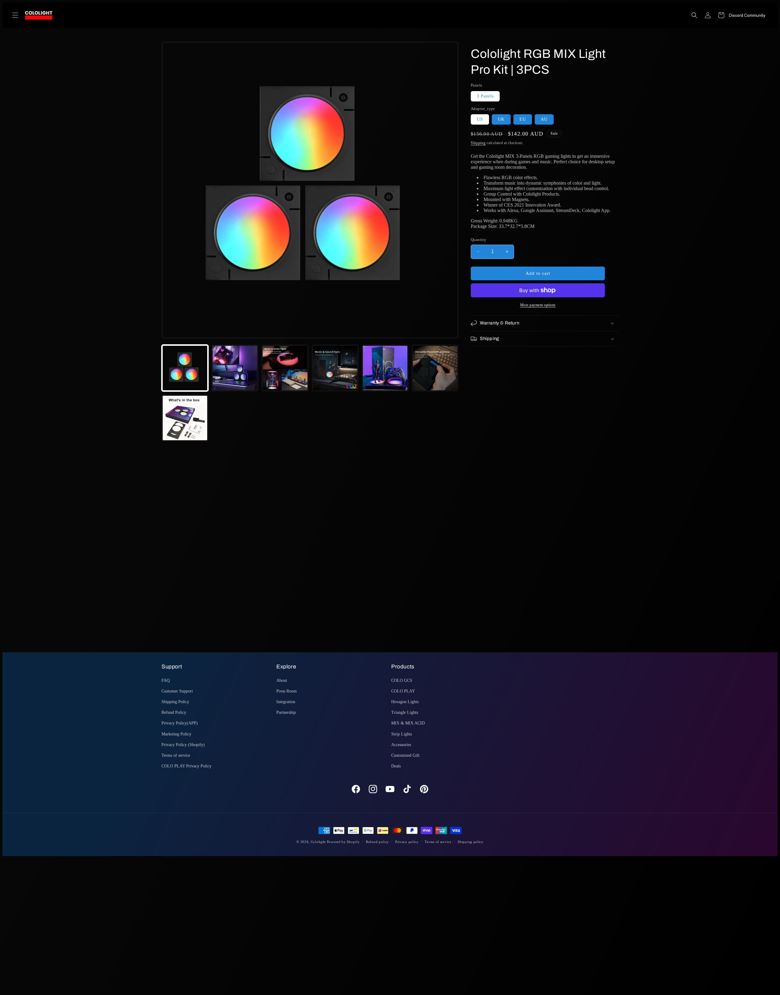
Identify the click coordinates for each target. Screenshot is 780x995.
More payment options (538, 305)
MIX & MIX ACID (408, 723)
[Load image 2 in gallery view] (234, 368)
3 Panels (485, 96)
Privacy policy (407, 842)
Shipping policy (471, 842)
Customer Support (177, 691)
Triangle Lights (404, 712)
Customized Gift (405, 755)
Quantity (478, 239)
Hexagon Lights (405, 701)
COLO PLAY (403, 691)
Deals (396, 766)
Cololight (318, 842)
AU (544, 119)
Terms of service (175, 755)
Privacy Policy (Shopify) (183, 744)
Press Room (286, 691)
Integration (285, 701)
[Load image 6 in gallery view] (435, 368)
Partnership (286, 712)
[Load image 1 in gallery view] (184, 368)
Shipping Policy (175, 701)
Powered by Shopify (343, 842)
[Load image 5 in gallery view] (385, 368)
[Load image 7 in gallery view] (184, 418)
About (281, 680)
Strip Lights (401, 734)
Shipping (478, 143)
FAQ (165, 680)
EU (522, 119)
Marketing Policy (176, 734)
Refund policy (377, 842)
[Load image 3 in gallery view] (284, 368)
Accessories (401, 744)
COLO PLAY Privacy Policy (186, 766)
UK (501, 119)
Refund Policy (173, 712)
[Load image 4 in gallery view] (335, 368)
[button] (15, 15)
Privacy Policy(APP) (179, 723)
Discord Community (747, 15)
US (480, 119)
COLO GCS (401, 680)
